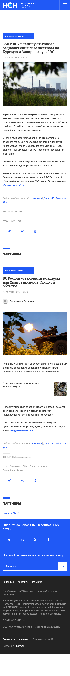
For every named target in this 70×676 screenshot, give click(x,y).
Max (5, 202)
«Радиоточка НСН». (13, 185)
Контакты (23, 581)
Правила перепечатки (15, 639)
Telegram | (61, 198)
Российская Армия (13, 470)
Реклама (37, 581)
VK (52, 198)
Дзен (46, 198)
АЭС (20, 220)
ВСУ (12, 220)
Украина (15, 466)
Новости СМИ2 (11, 513)
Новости (37, 198)
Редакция (8, 581)
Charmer (19, 645)
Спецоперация (38, 466)
